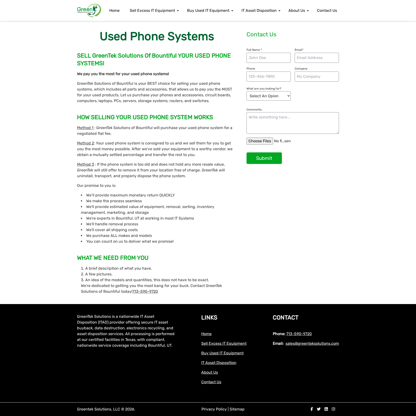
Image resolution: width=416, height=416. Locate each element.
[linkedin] (326, 409)
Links (209, 317)
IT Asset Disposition (259, 10)
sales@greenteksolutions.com (312, 343)
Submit (264, 158)
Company (301, 68)
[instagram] (333, 409)
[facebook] (312, 409)
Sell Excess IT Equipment (152, 10)
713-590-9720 (145, 291)
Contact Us (327, 10)
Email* (299, 50)
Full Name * (254, 50)
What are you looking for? (264, 88)
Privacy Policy (215, 409)
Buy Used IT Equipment (208, 10)
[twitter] (319, 409)
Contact (286, 317)
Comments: (254, 109)
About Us (296, 10)
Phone (251, 68)
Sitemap (237, 409)
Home (114, 10)
